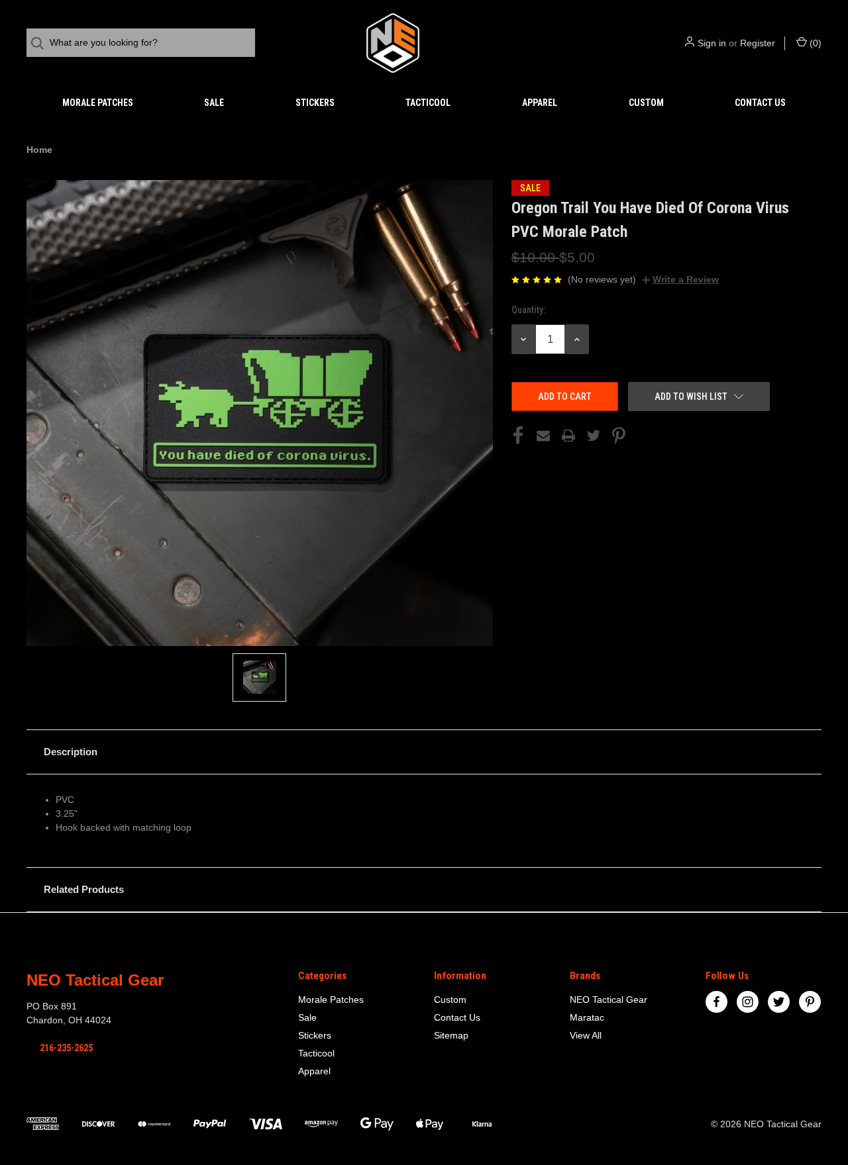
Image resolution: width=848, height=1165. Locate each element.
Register (757, 43)
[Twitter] (593, 435)
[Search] (41, 43)
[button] (424, 751)
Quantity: (528, 309)
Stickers (315, 102)
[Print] (568, 435)
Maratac (587, 1017)
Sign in (712, 43)
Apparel (539, 102)
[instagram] (747, 1001)
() (814, 43)
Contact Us (760, 102)
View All (586, 1035)
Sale (214, 102)
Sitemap (451, 1035)
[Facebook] (518, 435)
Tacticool (427, 102)
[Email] (543, 435)
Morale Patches (97, 102)
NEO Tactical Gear (608, 999)
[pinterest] (810, 1001)
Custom (646, 102)
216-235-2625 (66, 1048)
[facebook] (716, 1001)
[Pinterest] (618, 435)
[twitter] (778, 1001)
